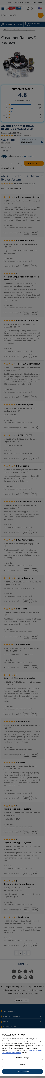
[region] (22, 1052)
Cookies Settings (22, 1057)
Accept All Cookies (22, 1071)
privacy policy (19, 1041)
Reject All (22, 1064)
